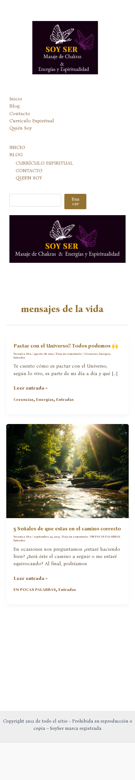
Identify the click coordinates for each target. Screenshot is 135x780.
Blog (14, 106)
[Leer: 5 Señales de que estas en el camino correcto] (67, 470)
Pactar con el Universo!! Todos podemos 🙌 (66, 346)
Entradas (19, 357)
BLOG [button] (16, 154)
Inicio (15, 99)
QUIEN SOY (29, 178)
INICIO (17, 147)
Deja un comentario (69, 353)
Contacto (19, 113)
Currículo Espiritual (31, 121)
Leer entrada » (31, 388)
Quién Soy (20, 128)
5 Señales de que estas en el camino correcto (67, 529)
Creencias (91, 353)
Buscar (75, 201)
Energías (105, 353)
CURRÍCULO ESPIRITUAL (44, 163)
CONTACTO (29, 170)
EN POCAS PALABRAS (105, 536)
